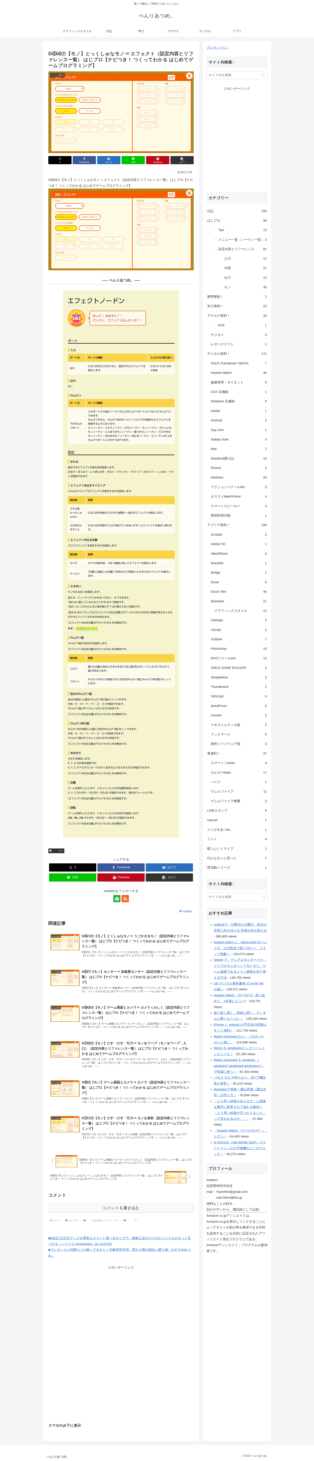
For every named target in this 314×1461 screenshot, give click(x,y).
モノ (57, 850)
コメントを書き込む (121, 1208)
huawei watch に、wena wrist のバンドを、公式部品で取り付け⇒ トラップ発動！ (240, 948)
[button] (182, 160)
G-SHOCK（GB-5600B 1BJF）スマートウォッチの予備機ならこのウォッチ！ (240, 1148)
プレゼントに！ (217, 47)
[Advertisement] (90, 1295)
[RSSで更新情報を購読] (125, 898)
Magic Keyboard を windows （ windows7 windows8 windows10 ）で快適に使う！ (239, 1066)
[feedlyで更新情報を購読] (116, 898)
